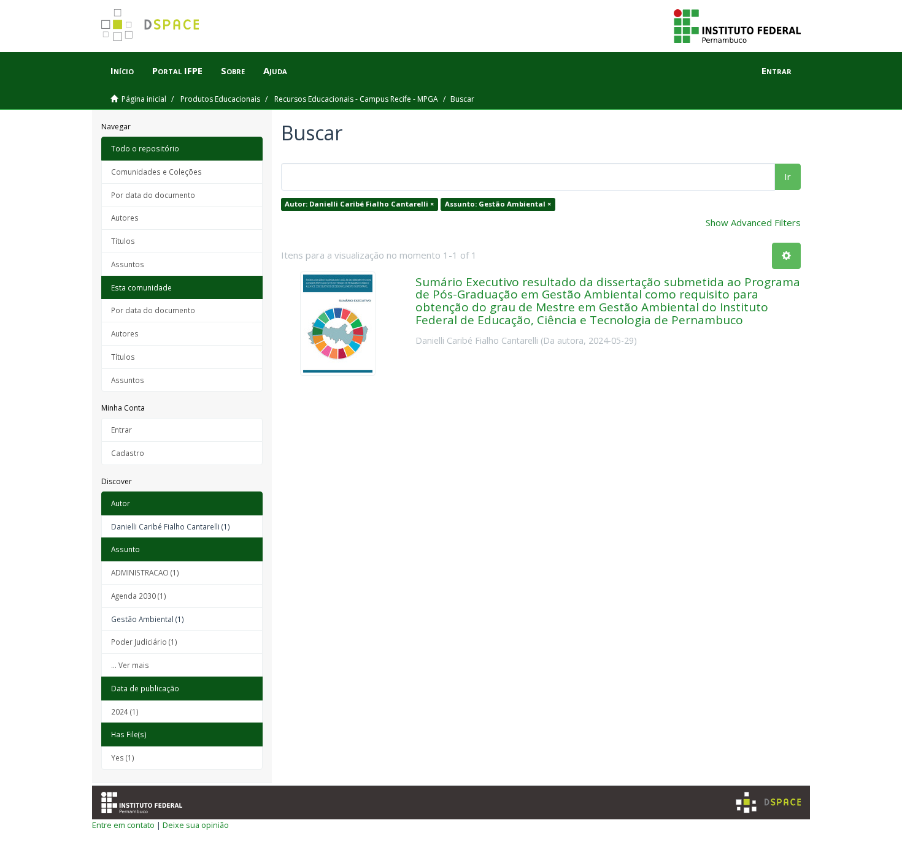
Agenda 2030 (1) (138, 596)
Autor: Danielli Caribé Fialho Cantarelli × (359, 203)
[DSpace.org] (768, 802)
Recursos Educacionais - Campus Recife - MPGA (356, 99)
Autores (125, 217)
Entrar (121, 429)
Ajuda (275, 70)
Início (122, 70)
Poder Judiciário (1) (144, 642)
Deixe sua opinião (196, 824)
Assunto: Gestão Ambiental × (498, 203)
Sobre (233, 70)
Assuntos (127, 264)
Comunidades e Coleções (156, 171)
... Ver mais (130, 665)
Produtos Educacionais (220, 99)
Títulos (123, 241)
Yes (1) (122, 757)
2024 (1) (125, 711)
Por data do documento (153, 195)
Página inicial (143, 99)
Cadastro (127, 453)
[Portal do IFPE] (737, 25)
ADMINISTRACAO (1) (145, 572)
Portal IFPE (177, 70)
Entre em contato (123, 824)
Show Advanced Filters (753, 222)
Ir (787, 176)
